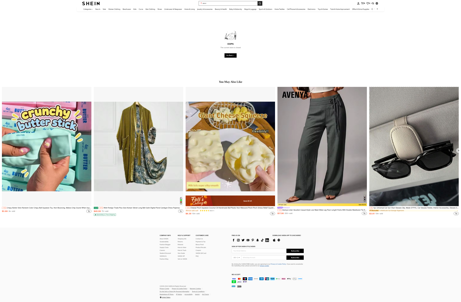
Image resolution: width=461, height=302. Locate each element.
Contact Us (199, 239)
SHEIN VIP (181, 256)
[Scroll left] (374, 9)
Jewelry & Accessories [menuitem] (204, 9)
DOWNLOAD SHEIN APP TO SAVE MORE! (287, 235)
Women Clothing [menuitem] (114, 9)
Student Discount (165, 253)
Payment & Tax (200, 242)
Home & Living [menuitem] (189, 9)
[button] (372, 3)
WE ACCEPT (236, 274)
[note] (99, 214)
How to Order (182, 247)
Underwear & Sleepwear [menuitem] (173, 9)
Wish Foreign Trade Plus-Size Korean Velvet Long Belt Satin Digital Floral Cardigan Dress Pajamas (137, 208)
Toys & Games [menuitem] (323, 9)
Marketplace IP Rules (167, 294)
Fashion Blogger (165, 244)
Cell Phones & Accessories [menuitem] (296, 9)
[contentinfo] (268, 280)
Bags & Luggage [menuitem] (250, 9)
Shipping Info (182, 239)
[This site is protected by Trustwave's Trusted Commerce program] (233, 286)
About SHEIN (164, 239)
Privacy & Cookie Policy (278, 264)
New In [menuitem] (97, 9)
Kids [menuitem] (134, 9)
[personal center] (358, 3)
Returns (180, 242)
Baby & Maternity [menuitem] (235, 9)
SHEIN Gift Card (201, 253)
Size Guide (181, 253)
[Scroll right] (377, 9)
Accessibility (189, 294)
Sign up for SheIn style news (243, 246)
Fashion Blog (164, 259)
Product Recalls (201, 247)
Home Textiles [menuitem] (280, 9)
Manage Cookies (195, 288)
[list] (251, 240)
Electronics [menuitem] (311, 9)
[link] (363, 3)
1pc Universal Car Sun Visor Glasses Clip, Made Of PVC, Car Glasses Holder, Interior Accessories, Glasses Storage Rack (414, 208)
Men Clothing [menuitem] (150, 9)
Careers (162, 250)
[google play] (278, 241)
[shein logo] (91, 3)
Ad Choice (205, 294)
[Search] (260, 3)
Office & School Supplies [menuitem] (360, 9)
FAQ (197, 256)
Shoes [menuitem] (160, 9)
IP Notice (179, 294)
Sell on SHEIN (182, 259)
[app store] (274, 241)
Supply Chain (164, 247)
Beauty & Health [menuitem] (221, 9)
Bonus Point (200, 244)
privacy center (264, 266)
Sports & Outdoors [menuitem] (265, 9)
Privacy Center (164, 288)
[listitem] (46, 152)
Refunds (180, 244)
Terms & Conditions (198, 291)
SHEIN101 (163, 256)
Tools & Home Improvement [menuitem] (340, 9)
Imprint (197, 294)
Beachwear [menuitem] (127, 9)
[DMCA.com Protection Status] (239, 286)
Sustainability (164, 242)
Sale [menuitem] (104, 9)
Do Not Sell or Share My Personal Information (174, 291)
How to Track (182, 250)
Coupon (198, 250)
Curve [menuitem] (141, 9)
